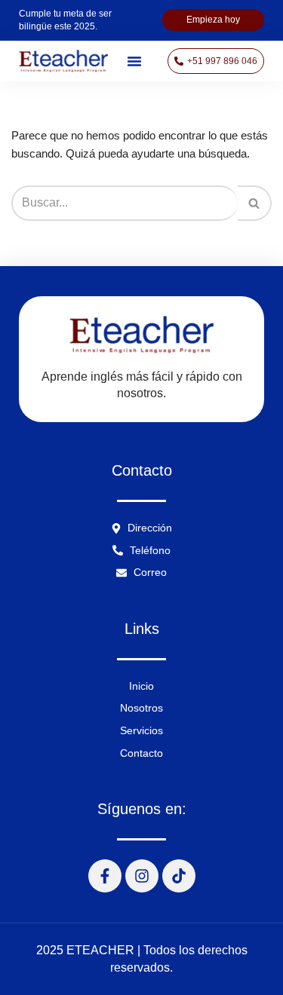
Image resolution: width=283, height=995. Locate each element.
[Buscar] (255, 202)
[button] (134, 61)
